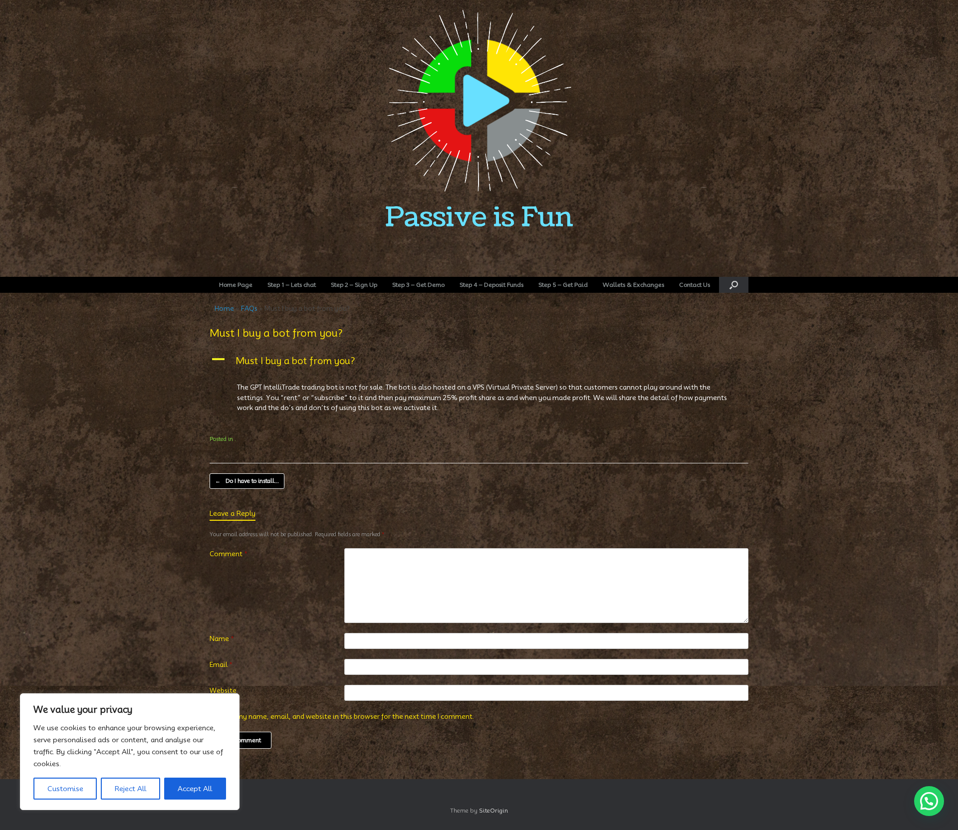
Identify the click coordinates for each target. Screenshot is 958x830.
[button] (733, 285)
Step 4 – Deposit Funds (491, 284)
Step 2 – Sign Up (354, 284)
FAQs (249, 308)
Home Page (235, 284)
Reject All (130, 789)
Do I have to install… (247, 480)
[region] (130, 751)
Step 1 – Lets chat (291, 284)
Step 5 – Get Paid (563, 284)
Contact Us (694, 284)
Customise (65, 789)
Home (224, 308)
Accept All (195, 789)
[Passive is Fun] (479, 134)
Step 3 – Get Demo (418, 284)
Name (222, 638)
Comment (228, 554)
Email (221, 664)
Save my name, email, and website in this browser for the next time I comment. (347, 716)
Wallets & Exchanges (633, 284)
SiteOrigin (493, 810)
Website (223, 690)
